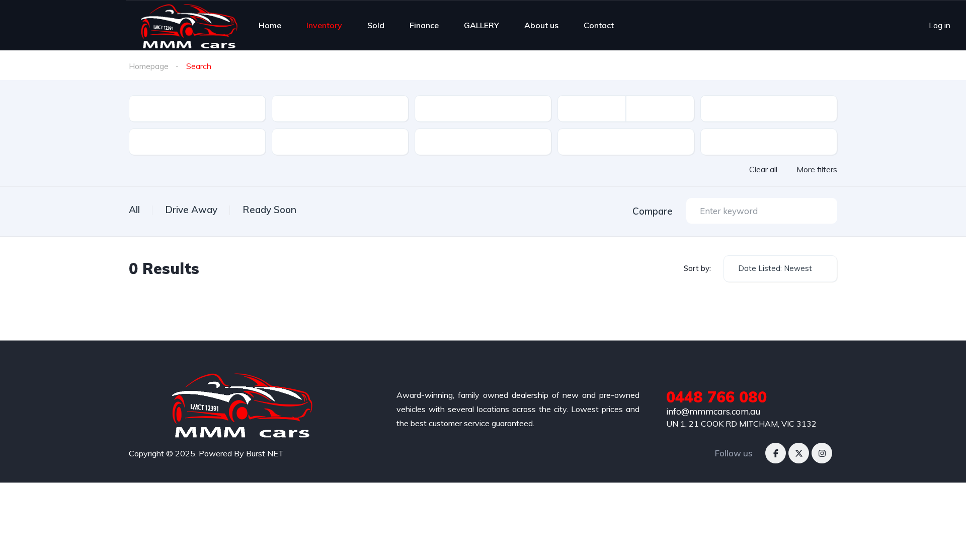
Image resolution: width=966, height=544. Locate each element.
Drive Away (191, 209)
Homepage (149, 66)
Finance (424, 25)
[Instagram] (822, 453)
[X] (798, 453)
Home (270, 25)
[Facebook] (775, 453)
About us (541, 25)
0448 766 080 (716, 396)
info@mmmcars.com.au (713, 411)
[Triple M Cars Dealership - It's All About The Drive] (189, 25)
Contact (599, 25)
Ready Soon (269, 209)
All (134, 209)
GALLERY (481, 25)
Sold (375, 25)
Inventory (324, 25)
